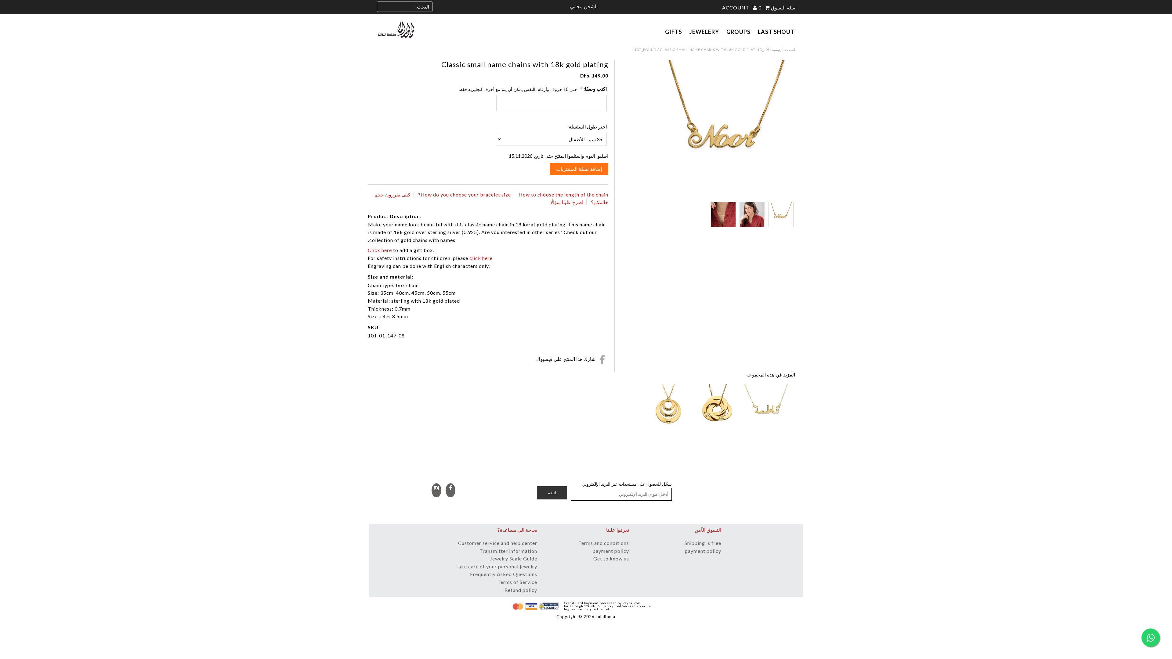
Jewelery (704, 31)
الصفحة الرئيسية (783, 50)
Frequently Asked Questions (503, 574)
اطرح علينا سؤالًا (566, 202)
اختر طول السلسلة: (587, 126)
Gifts (673, 31)
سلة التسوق (776, 7)
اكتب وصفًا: (595, 89)
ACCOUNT (736, 7)
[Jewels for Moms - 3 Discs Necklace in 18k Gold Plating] (668, 408)
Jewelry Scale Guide (513, 558)
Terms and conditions (603, 543)
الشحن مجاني (584, 6)
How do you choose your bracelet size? (464, 194)
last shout (776, 31)
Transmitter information (508, 551)
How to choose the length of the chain (563, 194)
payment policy (611, 551)
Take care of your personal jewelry (496, 566)
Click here (380, 250)
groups (738, 31)
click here (481, 258)
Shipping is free (703, 543)
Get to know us (611, 558)
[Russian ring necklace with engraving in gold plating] (717, 408)
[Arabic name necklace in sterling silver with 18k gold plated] (766, 408)
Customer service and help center (497, 543)
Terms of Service (517, 582)
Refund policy (521, 590)
